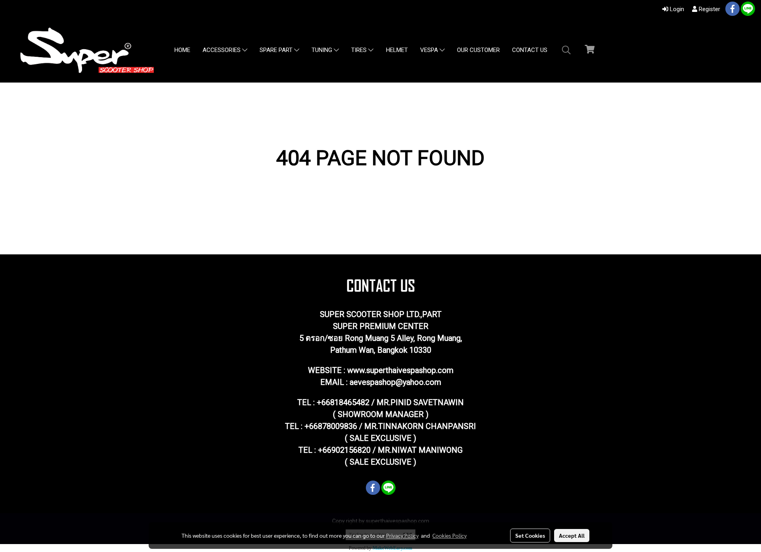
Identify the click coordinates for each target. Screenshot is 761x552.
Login (676, 9)
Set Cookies (530, 535)
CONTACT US (529, 50)
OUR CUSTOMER (478, 50)
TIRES (359, 50)
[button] (566, 50)
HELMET (397, 50)
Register (708, 9)
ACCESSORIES (222, 50)
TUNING (323, 50)
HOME (182, 50)
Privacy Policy (402, 535)
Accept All (572, 535)
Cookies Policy (449, 535)
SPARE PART (277, 50)
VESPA (430, 50)
